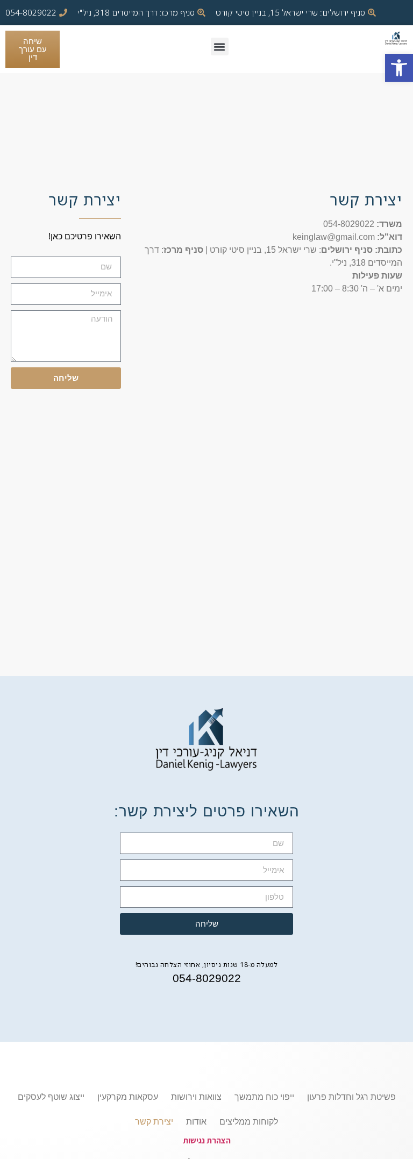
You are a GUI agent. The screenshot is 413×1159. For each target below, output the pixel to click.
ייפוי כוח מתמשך (264, 1096)
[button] (399, 68)
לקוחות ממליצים (248, 1121)
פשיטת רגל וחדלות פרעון (351, 1096)
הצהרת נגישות (207, 1140)
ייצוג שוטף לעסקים (51, 1096)
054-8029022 (207, 978)
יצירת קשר (154, 1121)
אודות (196, 1121)
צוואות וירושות (196, 1096)
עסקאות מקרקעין (127, 1096)
